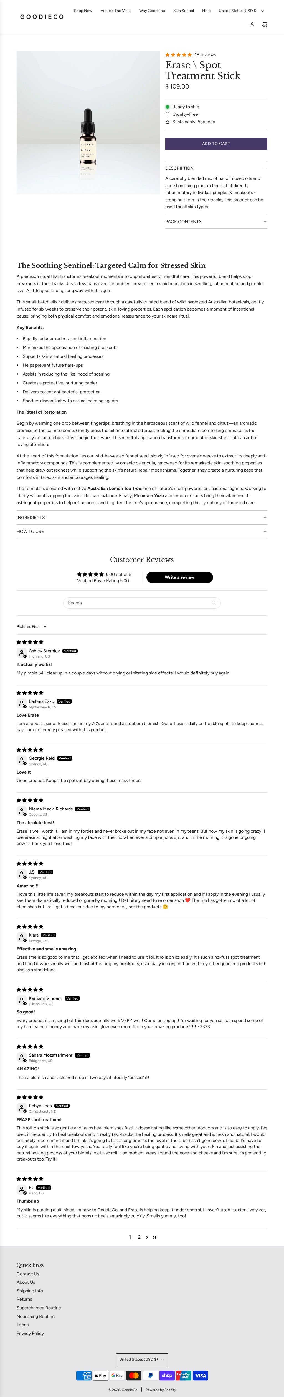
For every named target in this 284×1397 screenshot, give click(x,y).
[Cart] (264, 24)
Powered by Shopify (161, 1390)
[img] (30, 642)
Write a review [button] (180, 577)
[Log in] (252, 24)
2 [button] (139, 1237)
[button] (147, 1237)
